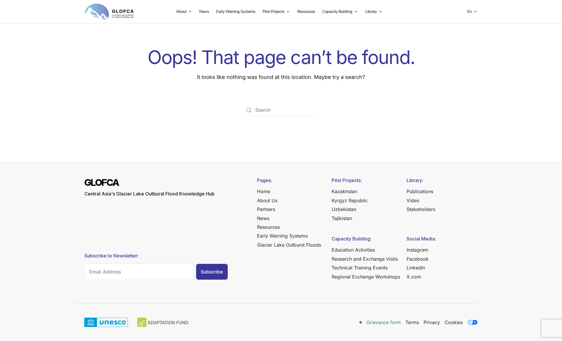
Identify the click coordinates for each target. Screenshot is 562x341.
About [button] (181, 11)
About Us (267, 200)
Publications (420, 191)
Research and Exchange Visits (365, 259)
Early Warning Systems (236, 11)
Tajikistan (342, 218)
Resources (306, 11)
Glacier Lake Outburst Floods (289, 245)
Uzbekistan (344, 209)
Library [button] (371, 11)
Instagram (417, 250)
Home (263, 191)
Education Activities (353, 250)
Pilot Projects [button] (274, 11)
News (204, 11)
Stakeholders (421, 209)
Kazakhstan (344, 191)
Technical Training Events (360, 268)
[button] (472, 11)
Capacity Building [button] (337, 11)
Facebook (418, 259)
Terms (412, 322)
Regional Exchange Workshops (366, 277)
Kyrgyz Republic (350, 200)
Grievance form (383, 322)
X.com (414, 277)
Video (413, 200)
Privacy (432, 322)
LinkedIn (416, 268)
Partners (266, 209)
